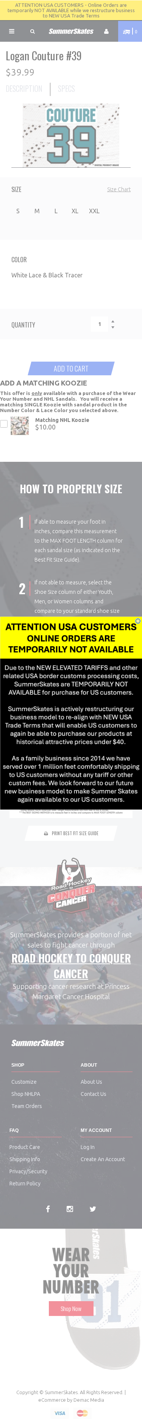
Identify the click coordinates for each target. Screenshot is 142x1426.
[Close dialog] (138, 621)
